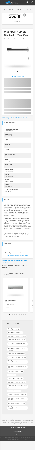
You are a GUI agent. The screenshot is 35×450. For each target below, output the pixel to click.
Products (17, 21)
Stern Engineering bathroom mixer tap (16, 344)
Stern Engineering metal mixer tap (16, 339)
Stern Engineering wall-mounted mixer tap (16, 398)
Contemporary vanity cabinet (15, 378)
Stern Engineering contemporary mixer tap (16, 349)
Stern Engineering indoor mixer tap (17, 336)
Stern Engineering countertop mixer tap (17, 361)
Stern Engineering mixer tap (15, 332)
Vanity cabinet (11, 375)
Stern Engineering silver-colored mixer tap (16, 407)
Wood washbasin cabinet (14, 391)
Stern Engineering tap (13, 329)
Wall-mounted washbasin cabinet (16, 403)
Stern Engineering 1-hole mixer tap (17, 357)
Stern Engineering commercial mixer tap (17, 386)
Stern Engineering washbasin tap (16, 353)
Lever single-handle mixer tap (15, 371)
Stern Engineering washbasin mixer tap (17, 366)
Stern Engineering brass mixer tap (16, 382)
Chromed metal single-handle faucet (17, 394)
